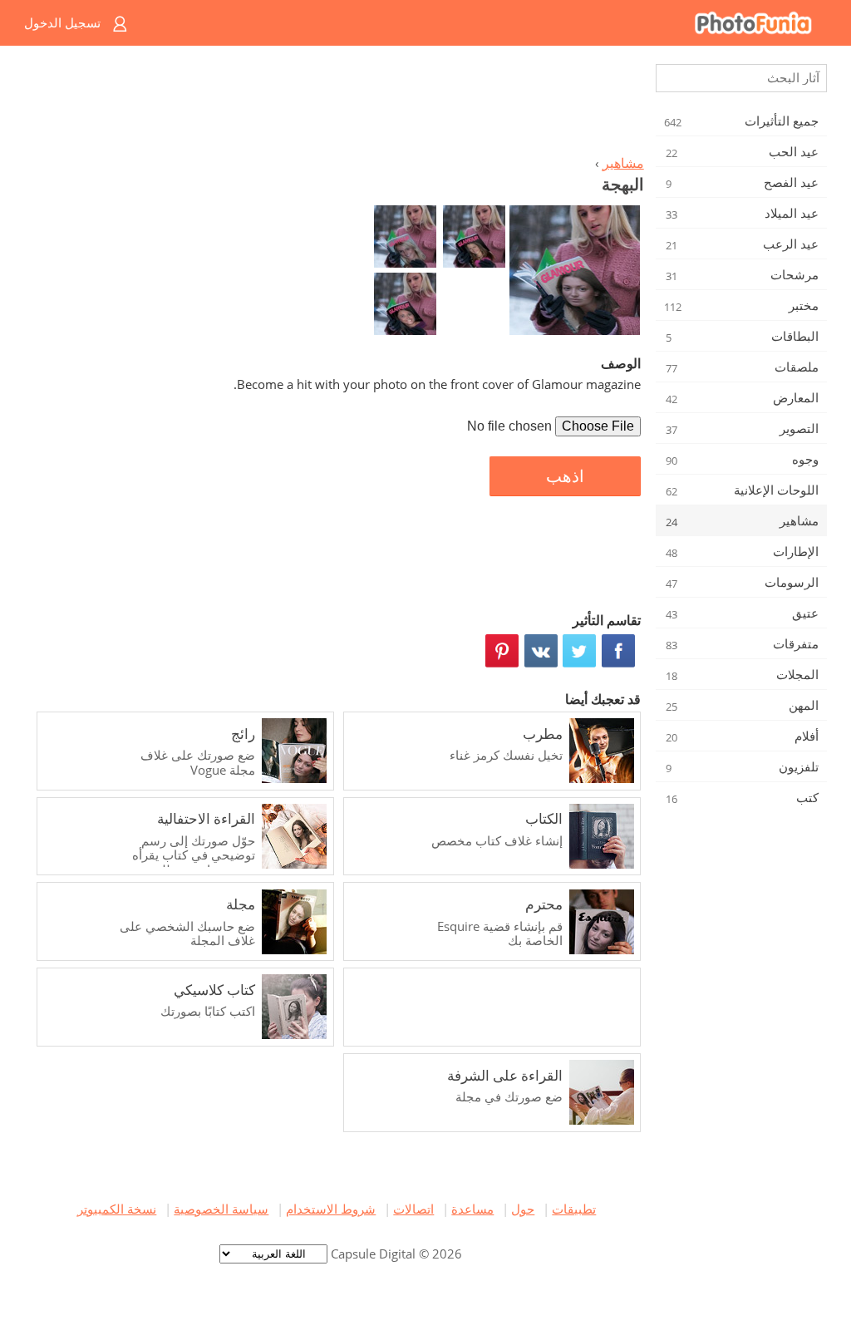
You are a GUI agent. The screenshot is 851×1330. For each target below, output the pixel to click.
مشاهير (623, 163)
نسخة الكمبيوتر (116, 1208)
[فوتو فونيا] (492, 23)
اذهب (565, 476)
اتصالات (413, 1208)
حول (522, 1208)
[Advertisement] (336, 104)
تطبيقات (574, 1208)
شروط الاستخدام (331, 1208)
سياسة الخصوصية (221, 1208)
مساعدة (472, 1208)
